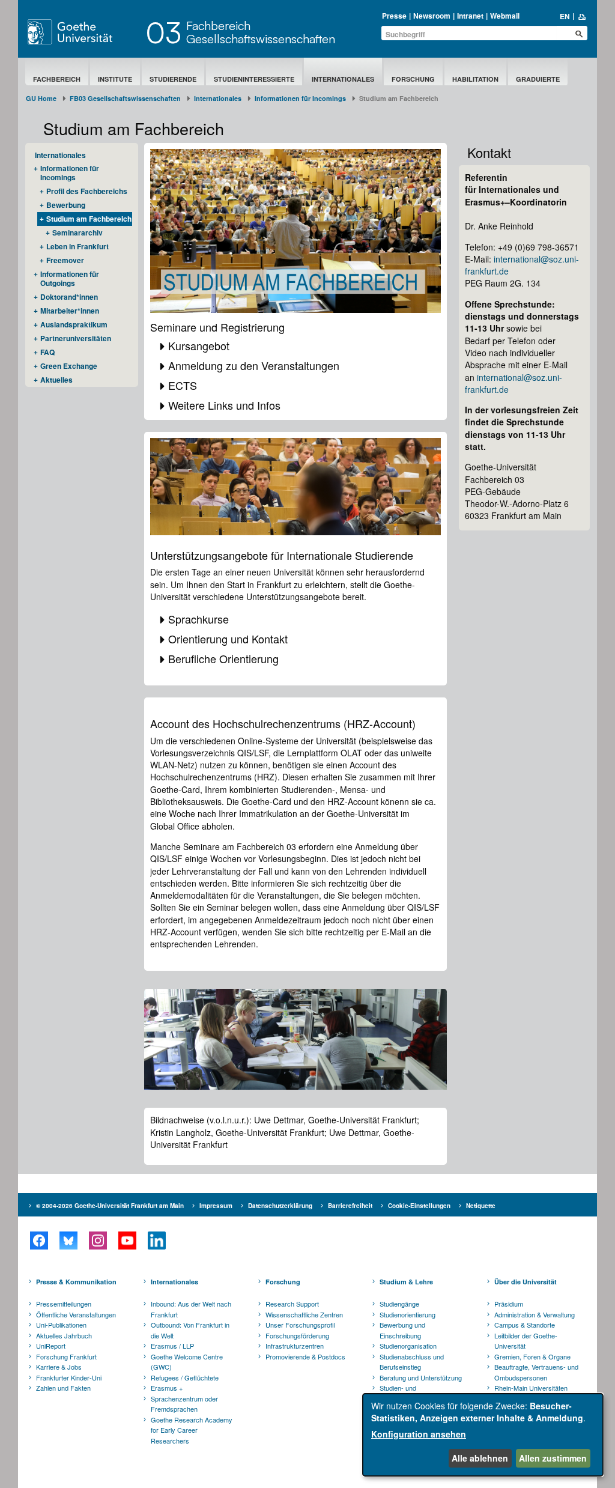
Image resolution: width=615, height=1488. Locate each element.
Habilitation (475, 79)
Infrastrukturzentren (294, 1345)
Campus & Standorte (524, 1324)
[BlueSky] (68, 1240)
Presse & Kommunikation (76, 1281)
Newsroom (431, 15)
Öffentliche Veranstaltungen (76, 1314)
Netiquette (480, 1205)
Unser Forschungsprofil (300, 1324)
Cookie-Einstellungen (419, 1205)
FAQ (47, 352)
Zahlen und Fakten (63, 1387)
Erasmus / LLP (172, 1345)
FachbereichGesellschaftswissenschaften (260, 32)
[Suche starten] (579, 33)
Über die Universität (525, 1281)
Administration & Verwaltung (534, 1314)
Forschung (413, 79)
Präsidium (508, 1303)
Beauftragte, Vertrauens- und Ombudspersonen (536, 1372)
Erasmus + (167, 1387)
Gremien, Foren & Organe (532, 1356)
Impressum (215, 1205)
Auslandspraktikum (74, 324)
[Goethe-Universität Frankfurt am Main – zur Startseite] (83, 31)
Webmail (505, 15)
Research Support (292, 1303)
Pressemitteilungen (63, 1303)
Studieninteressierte (254, 79)
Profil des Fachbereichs (86, 191)
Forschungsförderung (297, 1335)
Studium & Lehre (406, 1281)
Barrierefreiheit (350, 1205)
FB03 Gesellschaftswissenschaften (125, 98)
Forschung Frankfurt (66, 1356)
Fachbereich (56, 79)
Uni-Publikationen (61, 1324)
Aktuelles (56, 379)
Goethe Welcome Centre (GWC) (187, 1362)
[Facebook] (38, 1240)
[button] (295, 346)
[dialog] (483, 1435)
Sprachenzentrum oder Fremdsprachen (184, 1404)
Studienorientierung (407, 1314)
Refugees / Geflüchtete (185, 1377)
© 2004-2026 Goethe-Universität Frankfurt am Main (110, 1205)
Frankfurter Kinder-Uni (68, 1377)
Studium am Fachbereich (89, 218)
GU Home (41, 98)
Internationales (343, 79)
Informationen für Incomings (300, 98)
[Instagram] (97, 1240)
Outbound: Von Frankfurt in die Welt (190, 1330)
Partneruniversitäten (75, 338)
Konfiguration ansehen (418, 1434)
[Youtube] (127, 1240)
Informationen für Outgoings (69, 278)
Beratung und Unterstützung (421, 1377)
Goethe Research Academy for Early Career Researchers (191, 1430)
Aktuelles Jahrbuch (64, 1335)
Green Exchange (68, 365)
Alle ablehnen (480, 1458)
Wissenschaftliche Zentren (304, 1314)
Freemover (65, 260)
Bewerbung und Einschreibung (402, 1330)
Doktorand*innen (69, 296)
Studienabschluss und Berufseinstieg (412, 1362)
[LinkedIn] (156, 1240)
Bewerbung (65, 204)
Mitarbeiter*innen (69, 310)
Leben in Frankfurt (77, 246)
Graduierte (538, 79)
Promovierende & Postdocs (305, 1356)
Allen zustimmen (553, 1458)
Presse (394, 15)
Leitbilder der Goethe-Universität (525, 1341)
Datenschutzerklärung (280, 1205)
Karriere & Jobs (59, 1366)
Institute (115, 79)
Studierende (173, 79)
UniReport (50, 1345)
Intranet (470, 15)
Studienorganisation (408, 1345)
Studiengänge (399, 1303)
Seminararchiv (77, 232)
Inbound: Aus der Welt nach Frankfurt (191, 1309)
